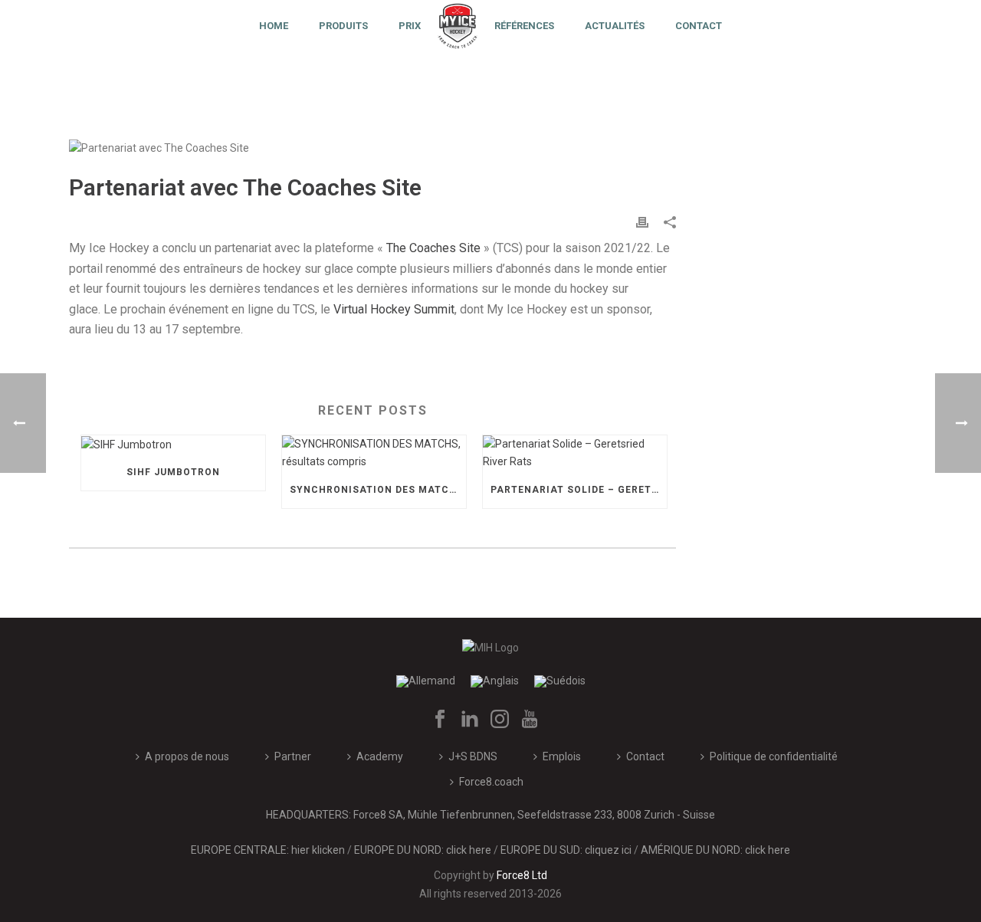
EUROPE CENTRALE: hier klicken (268, 850)
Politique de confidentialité (774, 756)
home (273, 25)
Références (524, 25)
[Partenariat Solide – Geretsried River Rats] (575, 453)
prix (410, 25)
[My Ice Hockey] (457, 24)
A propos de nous (187, 756)
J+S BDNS (472, 756)
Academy (379, 756)
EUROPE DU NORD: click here (422, 850)
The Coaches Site (433, 248)
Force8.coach (491, 782)
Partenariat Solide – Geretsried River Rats (578, 489)
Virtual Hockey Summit (393, 309)
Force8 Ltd (522, 875)
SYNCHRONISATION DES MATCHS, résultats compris (378, 489)
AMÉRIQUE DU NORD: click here (715, 850)
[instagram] (499, 720)
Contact (698, 25)
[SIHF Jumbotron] (173, 444)
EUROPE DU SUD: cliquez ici (566, 850)
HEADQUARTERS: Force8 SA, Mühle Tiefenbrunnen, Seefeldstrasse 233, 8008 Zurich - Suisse (490, 815)
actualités (615, 25)
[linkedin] (470, 720)
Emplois (562, 756)
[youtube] (529, 720)
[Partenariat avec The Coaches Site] (372, 148)
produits (343, 25)
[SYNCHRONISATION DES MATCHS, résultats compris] (374, 453)
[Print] (642, 222)
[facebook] (440, 720)
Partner (292, 756)
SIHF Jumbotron (173, 472)
